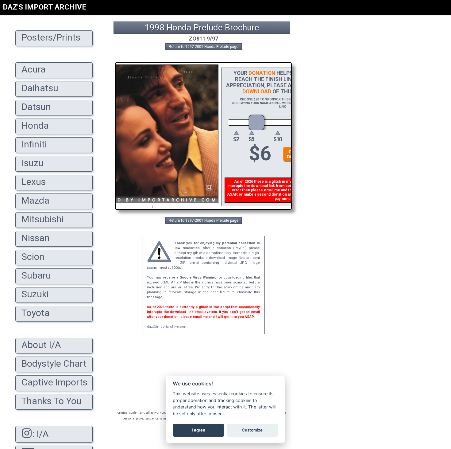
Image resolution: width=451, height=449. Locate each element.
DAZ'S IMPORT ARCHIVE (44, 7)
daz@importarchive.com (167, 327)
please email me (265, 190)
